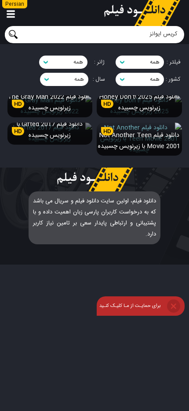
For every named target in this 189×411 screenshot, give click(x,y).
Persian (14, 4)
